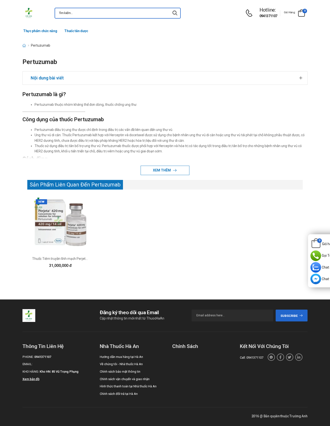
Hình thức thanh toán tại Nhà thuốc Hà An (128, 386)
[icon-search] (175, 13)
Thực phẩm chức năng (40, 31)
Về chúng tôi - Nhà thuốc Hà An (121, 364)
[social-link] (271, 357)
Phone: (28, 357)
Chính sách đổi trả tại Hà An (119, 394)
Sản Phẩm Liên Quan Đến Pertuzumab (75, 185)
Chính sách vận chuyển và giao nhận (125, 379)
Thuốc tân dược (76, 31)
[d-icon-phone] (250, 13)
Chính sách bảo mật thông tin (120, 371)
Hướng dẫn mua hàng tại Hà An (121, 357)
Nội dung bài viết (47, 77)
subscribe (289, 316)
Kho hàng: (30, 371)
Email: (27, 364)
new (41, 201)
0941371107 (268, 16)
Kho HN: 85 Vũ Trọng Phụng (59, 371)
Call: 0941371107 (251, 357)
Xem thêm (162, 170)
